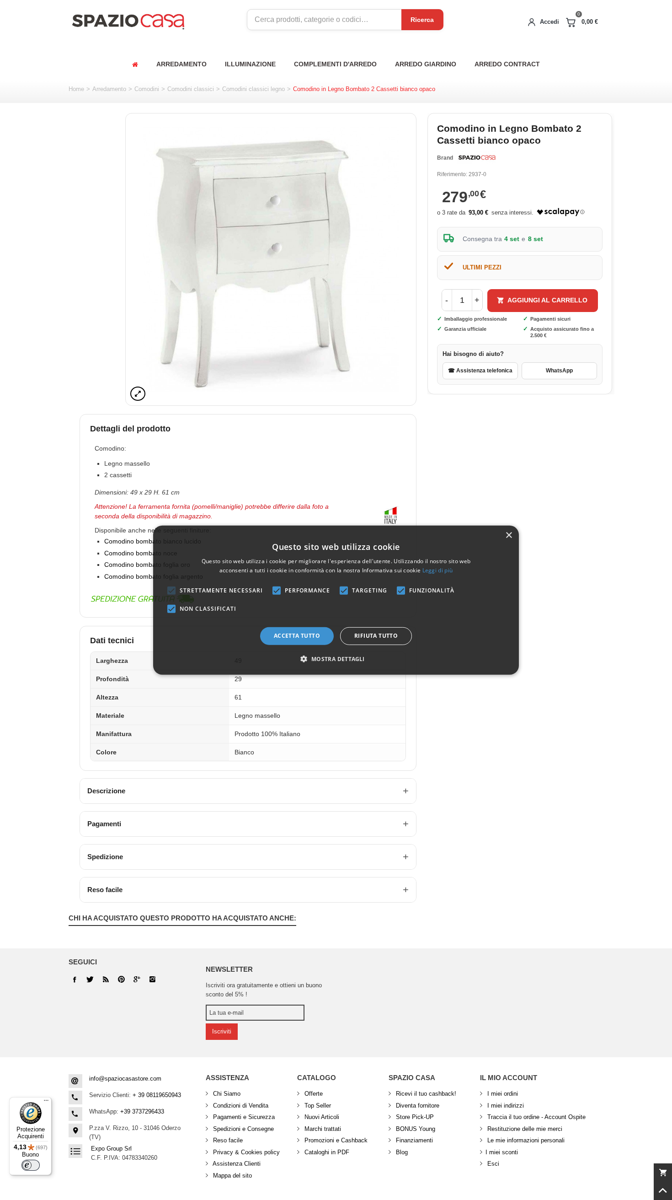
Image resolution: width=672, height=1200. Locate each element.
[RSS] (106, 979)
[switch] (30, 1165)
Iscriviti (221, 1031)
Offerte (313, 1093)
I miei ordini (501, 1093)
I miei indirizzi (504, 1105)
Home (76, 89)
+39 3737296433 (142, 1111)
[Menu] (46, 1102)
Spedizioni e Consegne (242, 1128)
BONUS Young (414, 1128)
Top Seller (317, 1105)
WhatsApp (559, 370)
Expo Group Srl (111, 1148)
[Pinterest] (137, 979)
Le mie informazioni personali (525, 1140)
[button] (335, 658)
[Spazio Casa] (128, 19)
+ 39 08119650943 (157, 1095)
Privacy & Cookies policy (245, 1152)
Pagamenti (104, 824)
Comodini (146, 89)
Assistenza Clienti (236, 1163)
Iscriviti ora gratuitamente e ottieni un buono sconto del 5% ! (264, 990)
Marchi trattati (322, 1128)
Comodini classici (190, 89)
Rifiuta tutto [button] (376, 636)
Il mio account (508, 1077)
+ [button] (477, 300)
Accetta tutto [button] (297, 636)
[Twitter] (90, 979)
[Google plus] (121, 979)
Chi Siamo (225, 1093)
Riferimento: (452, 174)
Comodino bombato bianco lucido (152, 541)
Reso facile (105, 889)
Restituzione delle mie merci (523, 1128)
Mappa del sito (231, 1175)
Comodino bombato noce (140, 553)
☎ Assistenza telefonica (480, 370)
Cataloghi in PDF (326, 1152)
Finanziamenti (413, 1140)
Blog (401, 1152)
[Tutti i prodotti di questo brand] (476, 157)
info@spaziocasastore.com (125, 1078)
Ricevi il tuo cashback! (425, 1093)
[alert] (336, 599)
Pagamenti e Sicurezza (243, 1117)
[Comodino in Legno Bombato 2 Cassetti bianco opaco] (271, 259)
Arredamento (109, 89)
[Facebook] (74, 979)
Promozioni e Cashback (335, 1140)
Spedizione (105, 857)
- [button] (446, 300)
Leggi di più (437, 570)
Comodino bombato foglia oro (147, 564)
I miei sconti (501, 1152)
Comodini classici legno (253, 89)
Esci (492, 1163)
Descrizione (106, 791)
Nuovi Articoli (321, 1117)
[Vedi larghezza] (137, 394)
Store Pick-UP (414, 1117)
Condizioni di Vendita (239, 1105)
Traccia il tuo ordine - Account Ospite (535, 1117)
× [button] (508, 535)
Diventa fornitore (416, 1105)
